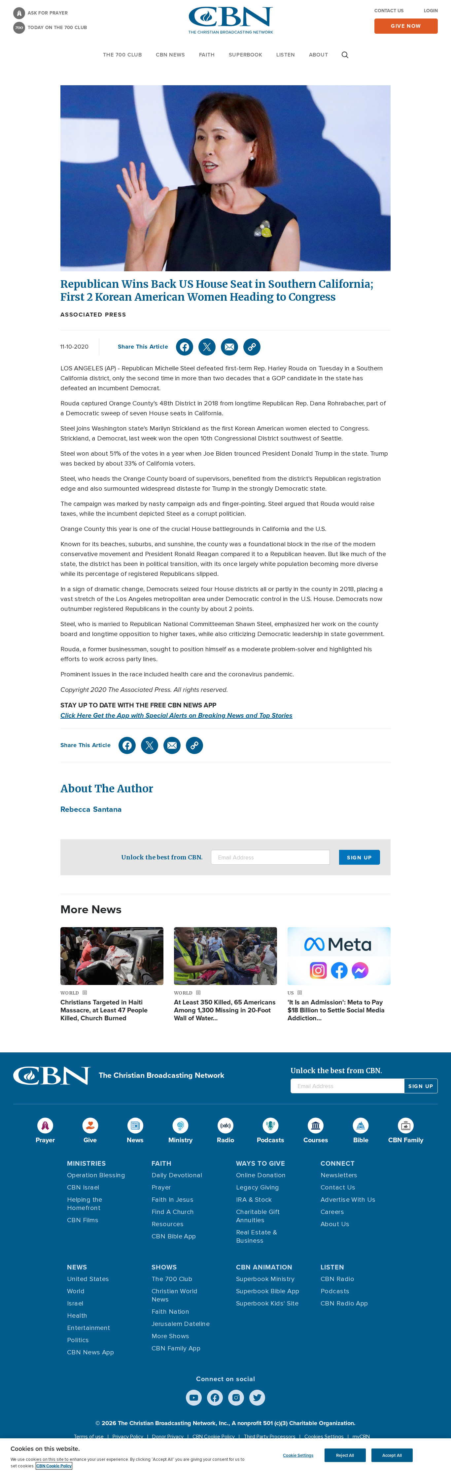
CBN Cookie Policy (213, 1436)
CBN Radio (337, 1279)
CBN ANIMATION (264, 1267)
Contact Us (388, 10)
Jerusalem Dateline (181, 1324)
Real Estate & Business (256, 1236)
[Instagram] (236, 1398)
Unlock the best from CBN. (162, 857)
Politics (78, 1340)
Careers (332, 1212)
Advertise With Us (348, 1200)
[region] (225, 1455)
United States (88, 1279)
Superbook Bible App (267, 1291)
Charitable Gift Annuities (258, 1216)
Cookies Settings (324, 1436)
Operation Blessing (96, 1175)
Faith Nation (170, 1312)
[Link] (251, 347)
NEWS (77, 1267)
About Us (335, 1224)
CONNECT (338, 1163)
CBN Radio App (344, 1303)
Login (431, 10)
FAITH (207, 54)
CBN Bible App (174, 1236)
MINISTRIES (86, 1163)
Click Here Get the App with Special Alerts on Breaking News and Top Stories (176, 715)
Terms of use (89, 1436)
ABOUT (318, 54)
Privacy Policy (128, 1436)
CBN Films (82, 1220)
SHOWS (164, 1267)
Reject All (345, 1455)
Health (77, 1316)
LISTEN (285, 54)
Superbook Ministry (265, 1279)
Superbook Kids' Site (267, 1303)
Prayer (161, 1187)
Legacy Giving (257, 1187)
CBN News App (90, 1352)
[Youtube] (194, 1398)
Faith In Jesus (172, 1200)
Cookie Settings (298, 1455)
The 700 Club (122, 54)
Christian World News (175, 1295)
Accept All (392, 1455)
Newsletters (339, 1175)
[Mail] (229, 347)
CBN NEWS (170, 54)
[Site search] (345, 58)
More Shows (171, 1336)
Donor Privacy (168, 1436)
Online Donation (261, 1175)
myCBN (361, 1436)
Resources (168, 1224)
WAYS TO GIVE (260, 1163)
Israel (75, 1303)
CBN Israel (83, 1187)
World (76, 1291)
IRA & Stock (254, 1200)
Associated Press (93, 314)
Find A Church (173, 1212)
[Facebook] (184, 347)
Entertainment (88, 1328)
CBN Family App (176, 1348)
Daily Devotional (177, 1175)
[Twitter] (207, 347)
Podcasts (335, 1291)
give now (406, 26)
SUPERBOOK (245, 54)
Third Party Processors (269, 1436)
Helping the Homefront (84, 1204)
